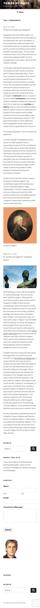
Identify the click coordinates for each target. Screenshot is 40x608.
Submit (8, 530)
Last (22, 493)
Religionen (31, 358)
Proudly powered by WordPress (14, 603)
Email (6, 498)
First (5, 493)
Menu (21, 12)
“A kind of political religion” (17, 30)
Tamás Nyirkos (16, 3)
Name (6, 486)
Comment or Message (13, 507)
